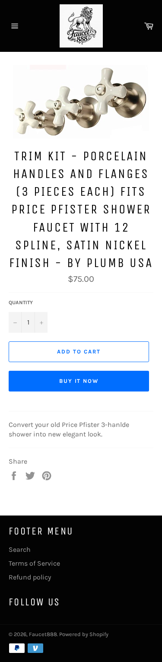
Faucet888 (43, 634)
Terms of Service (34, 563)
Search (20, 549)
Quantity (21, 302)
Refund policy (30, 577)
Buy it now (79, 381)
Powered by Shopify (83, 634)
